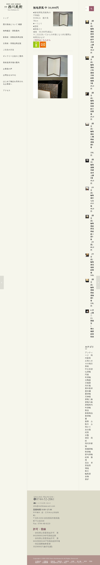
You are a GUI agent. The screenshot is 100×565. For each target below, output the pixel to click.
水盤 (87, 435)
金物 (87, 476)
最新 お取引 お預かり (89, 424)
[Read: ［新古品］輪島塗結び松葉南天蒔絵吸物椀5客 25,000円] (87, 58)
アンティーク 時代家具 (89, 355)
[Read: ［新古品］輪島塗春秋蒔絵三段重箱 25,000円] (87, 94)
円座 (87, 374)
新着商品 (89, 413)
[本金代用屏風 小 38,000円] (98, 282)
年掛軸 (88, 408)
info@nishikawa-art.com (47, 504)
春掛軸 (88, 416)
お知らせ (89, 361)
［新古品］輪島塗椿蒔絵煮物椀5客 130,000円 (93, 292)
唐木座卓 (89, 388)
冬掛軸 (88, 377)
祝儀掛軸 (89, 449)
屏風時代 (89, 405)
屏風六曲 (89, 402)
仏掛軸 (88, 372)
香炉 (87, 479)
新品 (87, 410)
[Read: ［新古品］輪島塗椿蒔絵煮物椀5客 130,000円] (87, 280)
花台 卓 (89, 463)
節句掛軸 (89, 454)
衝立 (87, 471)
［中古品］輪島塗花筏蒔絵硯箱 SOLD (92, 264)
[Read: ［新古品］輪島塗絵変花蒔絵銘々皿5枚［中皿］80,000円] (87, 216)
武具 (87, 432)
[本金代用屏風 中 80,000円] (2, 282)
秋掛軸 (88, 452)
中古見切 (89, 369)
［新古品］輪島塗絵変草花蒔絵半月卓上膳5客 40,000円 (93, 37)
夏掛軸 (88, 394)
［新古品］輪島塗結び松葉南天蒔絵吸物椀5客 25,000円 (93, 73)
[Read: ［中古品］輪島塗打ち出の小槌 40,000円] (87, 188)
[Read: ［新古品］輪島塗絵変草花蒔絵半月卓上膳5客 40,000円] (87, 22)
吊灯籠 (88, 386)
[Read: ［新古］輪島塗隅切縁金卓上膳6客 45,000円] (87, 160)
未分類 (88, 430)
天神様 (88, 397)
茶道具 (88, 465)
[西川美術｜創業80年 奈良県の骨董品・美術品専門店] (13, 7)
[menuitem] (13, 18)
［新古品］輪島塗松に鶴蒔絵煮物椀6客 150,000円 (93, 139)
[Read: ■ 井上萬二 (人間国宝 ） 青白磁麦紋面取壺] (87, 311)
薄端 (87, 468)
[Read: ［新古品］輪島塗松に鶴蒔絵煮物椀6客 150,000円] (87, 124)
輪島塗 (88, 474)
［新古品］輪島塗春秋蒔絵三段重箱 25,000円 (93, 106)
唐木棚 (88, 391)
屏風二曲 (89, 399)
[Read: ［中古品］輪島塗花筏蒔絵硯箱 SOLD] (87, 255)
